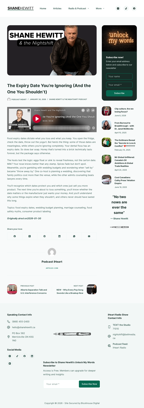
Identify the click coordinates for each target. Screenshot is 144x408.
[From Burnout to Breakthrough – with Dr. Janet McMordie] (106, 125)
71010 (116, 328)
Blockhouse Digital (90, 403)
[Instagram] (118, 8)
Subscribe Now (89, 384)
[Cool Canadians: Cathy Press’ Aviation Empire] (106, 179)
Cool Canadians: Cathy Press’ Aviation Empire (125, 180)
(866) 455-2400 (20, 321)
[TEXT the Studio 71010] (109, 326)
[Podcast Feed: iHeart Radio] (109, 345)
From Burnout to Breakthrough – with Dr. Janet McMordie (124, 126)
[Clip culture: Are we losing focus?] (106, 111)
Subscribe (119, 93)
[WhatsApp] (74, 236)
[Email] (89, 236)
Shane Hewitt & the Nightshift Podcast (68, 99)
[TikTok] (126, 8)
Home (43, 8)
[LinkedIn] (59, 236)
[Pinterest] (44, 236)
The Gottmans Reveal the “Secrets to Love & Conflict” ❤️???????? (125, 143)
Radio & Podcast (77, 8)
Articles (57, 8)
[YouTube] (10, 363)
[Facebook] (134, 8)
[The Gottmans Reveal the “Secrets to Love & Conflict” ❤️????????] (106, 142)
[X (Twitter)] (29, 236)
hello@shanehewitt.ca (23, 327)
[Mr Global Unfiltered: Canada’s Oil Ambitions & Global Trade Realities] (106, 159)
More (99, 8)
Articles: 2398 (52, 268)
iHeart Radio (119, 347)
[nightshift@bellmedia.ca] (109, 336)
